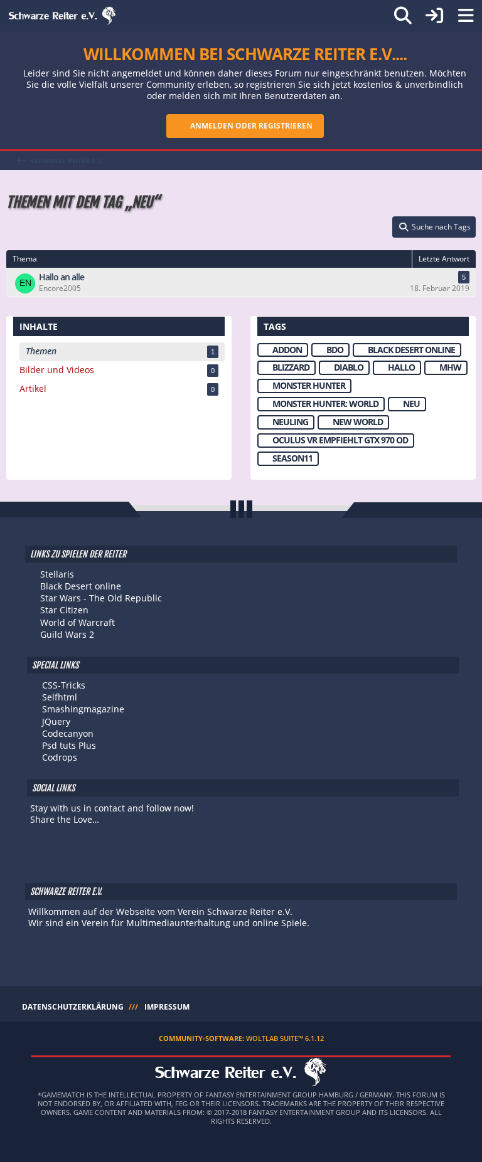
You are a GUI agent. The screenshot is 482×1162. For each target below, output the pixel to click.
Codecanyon (68, 733)
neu (411, 403)
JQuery (56, 721)
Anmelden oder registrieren (251, 125)
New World (358, 422)
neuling (290, 422)
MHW (450, 367)
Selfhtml (59, 697)
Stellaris (57, 574)
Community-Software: (241, 1038)
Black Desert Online (411, 350)
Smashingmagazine (83, 709)
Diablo (348, 367)
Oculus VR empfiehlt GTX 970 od (340, 440)
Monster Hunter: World (325, 403)
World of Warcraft (77, 622)
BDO (334, 350)
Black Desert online (80, 586)
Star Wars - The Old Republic (101, 598)
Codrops (59, 757)
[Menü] (465, 15)
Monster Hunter (308, 385)
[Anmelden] (434, 15)
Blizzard (290, 367)
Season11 (292, 458)
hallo (401, 367)
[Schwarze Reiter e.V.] (62, 15)
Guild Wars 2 (67, 634)
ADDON (287, 350)
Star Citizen (64, 610)
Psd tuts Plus (69, 745)
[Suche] (402, 15)
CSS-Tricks (63, 685)
